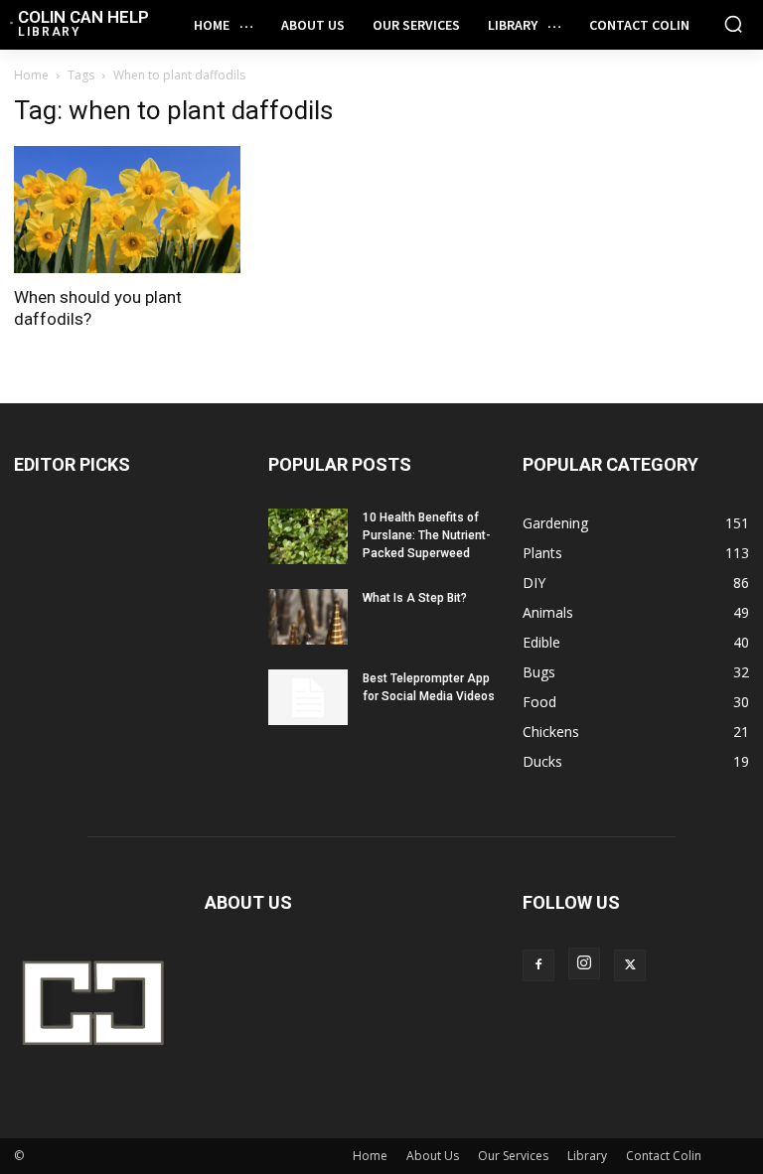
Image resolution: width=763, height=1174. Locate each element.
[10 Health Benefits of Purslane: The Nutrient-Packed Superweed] (308, 536)
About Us (432, 1155)
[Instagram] (584, 963)
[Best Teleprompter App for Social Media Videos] (308, 697)
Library (587, 1155)
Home (31, 75)
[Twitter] (630, 965)
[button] (733, 24)
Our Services (513, 1155)
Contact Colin (663, 1155)
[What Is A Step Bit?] (308, 617)
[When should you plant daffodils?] (127, 209)
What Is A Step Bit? (415, 598)
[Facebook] (538, 965)
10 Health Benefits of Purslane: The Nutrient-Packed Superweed (427, 535)
